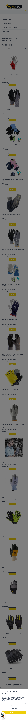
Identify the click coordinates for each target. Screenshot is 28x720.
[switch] (3, 718)
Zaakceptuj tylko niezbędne (14, 705)
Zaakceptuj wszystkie (14, 712)
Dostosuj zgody (14, 708)
